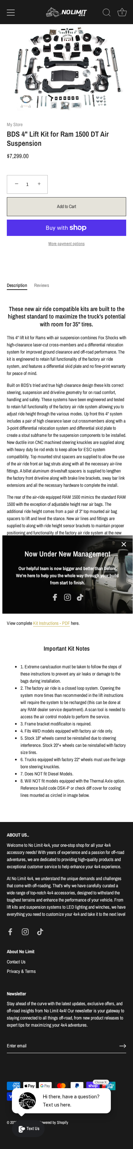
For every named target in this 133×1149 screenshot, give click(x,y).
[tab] (20, 285)
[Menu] (10, 12)
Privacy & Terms (21, 971)
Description (17, 285)
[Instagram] (67, 597)
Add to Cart (66, 206)
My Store (15, 124)
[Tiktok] (80, 597)
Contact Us (16, 962)
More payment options (66, 243)
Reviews (41, 285)
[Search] (106, 13)
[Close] (123, 544)
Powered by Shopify (53, 1122)
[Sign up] (122, 1046)
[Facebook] (54, 597)
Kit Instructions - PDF (51, 623)
